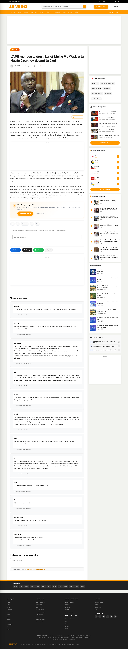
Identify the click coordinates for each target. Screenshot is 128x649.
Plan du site (55, 639)
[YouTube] (115, 1)
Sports (70, 12)
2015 (77, 587)
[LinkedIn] (111, 616)
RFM (66, 621)
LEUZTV (67, 609)
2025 (21, 587)
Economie (9, 609)
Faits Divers (9, 624)
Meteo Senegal (39, 604)
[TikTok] (118, 1)
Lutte (8, 622)
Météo (117, 12)
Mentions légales (62, 639)
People (8, 614)
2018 (60, 587)
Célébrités (57, 12)
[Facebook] (109, 1)
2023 (32, 587)
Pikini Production (69, 612)
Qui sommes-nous (99, 602)
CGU (96, 609)
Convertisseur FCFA (40, 602)
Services (111, 12)
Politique (12, 12)
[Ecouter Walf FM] (118, 173)
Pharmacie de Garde (41, 612)
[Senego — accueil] (19, 6)
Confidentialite (98, 607)
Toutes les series (105, 143)
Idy (32, 224)
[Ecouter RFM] (118, 156)
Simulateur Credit (40, 619)
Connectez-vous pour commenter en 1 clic (35, 569)
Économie (49, 12)
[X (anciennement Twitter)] (112, 1)
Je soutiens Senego (25, 214)
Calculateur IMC (40, 614)
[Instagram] (107, 616)
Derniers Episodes (69, 602)
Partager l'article (39, 213)
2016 (71, 587)
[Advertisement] (64, 31)
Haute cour (25, 224)
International (34, 12)
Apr (12, 224)
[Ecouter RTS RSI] (118, 178)
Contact (96, 604)
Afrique (42, 12)
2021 (43, 587)
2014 (82, 587)
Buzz (64, 12)
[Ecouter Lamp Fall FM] (118, 184)
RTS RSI (67, 629)
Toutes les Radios (69, 619)
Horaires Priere (40, 609)
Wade (37, 224)
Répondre (28, 315)
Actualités (15, 49)
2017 (65, 587)
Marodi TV (67, 604)
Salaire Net (38, 607)
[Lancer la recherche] (84, 6)
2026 (15, 587)
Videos (8, 627)
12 (42, 66)
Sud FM (67, 626)
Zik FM (66, 624)
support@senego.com (85, 637)
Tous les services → (41, 622)
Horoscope (38, 617)
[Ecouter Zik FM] (118, 162)
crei (18, 224)
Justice (26, 12)
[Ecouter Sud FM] (118, 167)
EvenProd (67, 607)
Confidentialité (72, 639)
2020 (49, 587)
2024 (26, 587)
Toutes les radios (105, 189)
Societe (8, 604)
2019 (54, 587)
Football (9, 619)
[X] (99, 616)
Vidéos (76, 12)
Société (19, 12)
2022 (38, 587)
